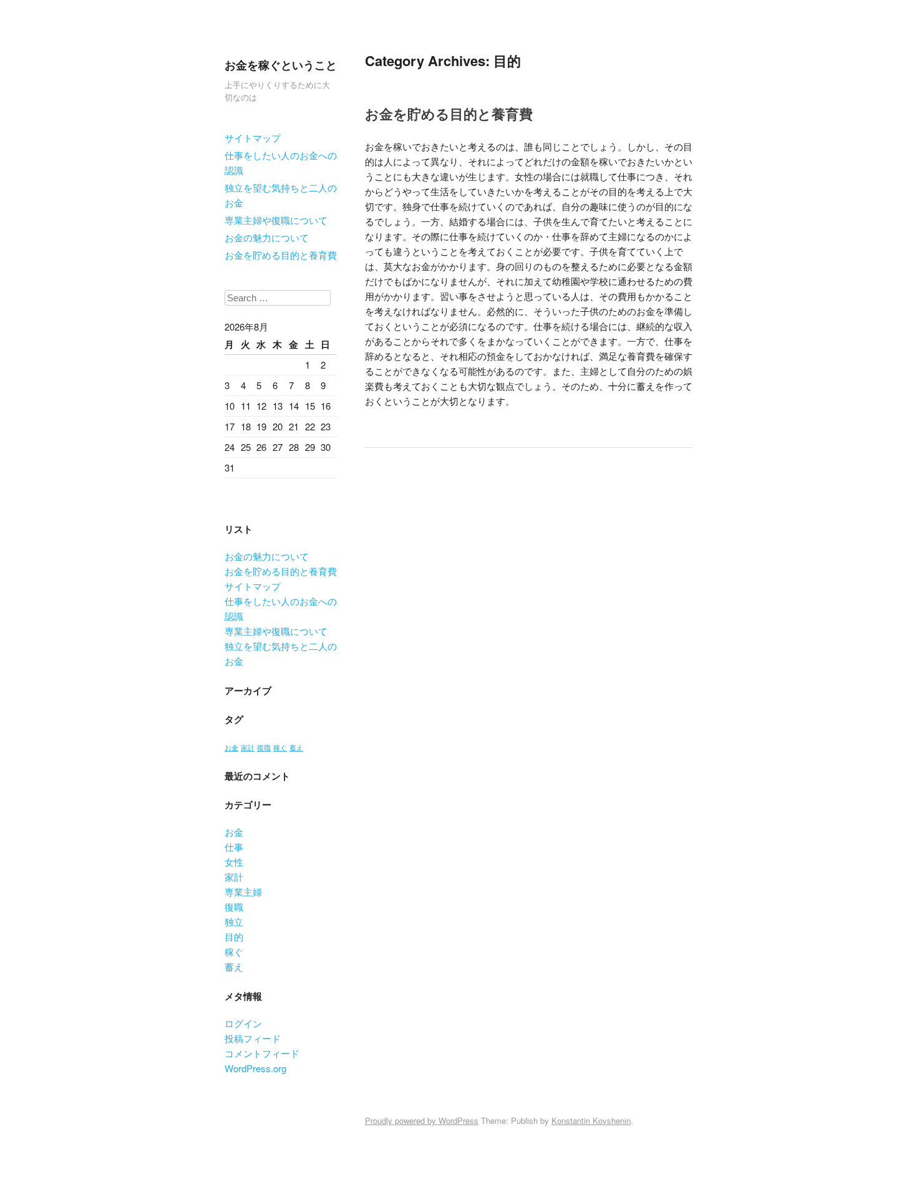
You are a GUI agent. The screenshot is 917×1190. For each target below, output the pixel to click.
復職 (264, 747)
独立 (234, 921)
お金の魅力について (267, 237)
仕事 (234, 846)
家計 (248, 747)
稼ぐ (280, 747)
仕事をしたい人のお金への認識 (281, 162)
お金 (231, 747)
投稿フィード (253, 1038)
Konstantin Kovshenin (591, 1120)
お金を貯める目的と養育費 (281, 254)
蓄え (296, 747)
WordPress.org (255, 1068)
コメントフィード (262, 1053)
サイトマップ (253, 137)
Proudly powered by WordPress (421, 1120)
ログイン (243, 1023)
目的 (234, 936)
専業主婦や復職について (276, 219)
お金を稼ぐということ (281, 65)
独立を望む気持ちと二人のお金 (281, 195)
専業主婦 (243, 891)
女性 (234, 861)
